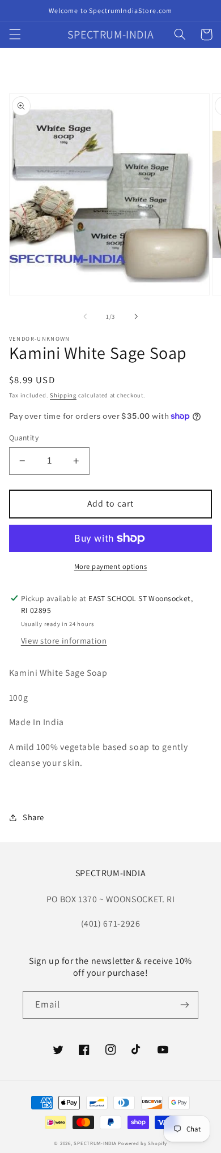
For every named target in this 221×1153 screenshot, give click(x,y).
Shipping (63, 395)
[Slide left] (85, 316)
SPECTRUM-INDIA (95, 1143)
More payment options (110, 566)
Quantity (24, 437)
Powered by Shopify (142, 1143)
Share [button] (33, 817)
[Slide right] (136, 316)
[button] (15, 35)
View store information (64, 640)
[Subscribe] (185, 1005)
